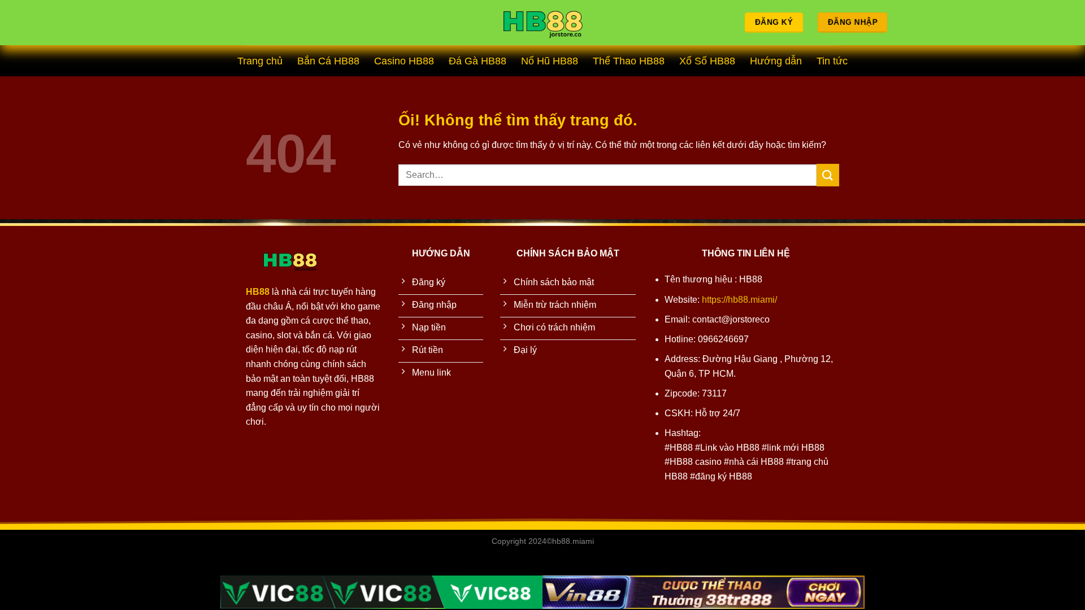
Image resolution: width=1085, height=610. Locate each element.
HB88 (258, 292)
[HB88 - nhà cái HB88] (542, 23)
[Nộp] (828, 175)
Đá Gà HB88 (477, 61)
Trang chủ (260, 61)
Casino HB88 (404, 61)
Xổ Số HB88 (707, 61)
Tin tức (832, 61)
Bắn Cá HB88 (328, 61)
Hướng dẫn (776, 61)
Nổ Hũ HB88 (549, 61)
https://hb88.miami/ (739, 299)
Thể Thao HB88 (629, 61)
